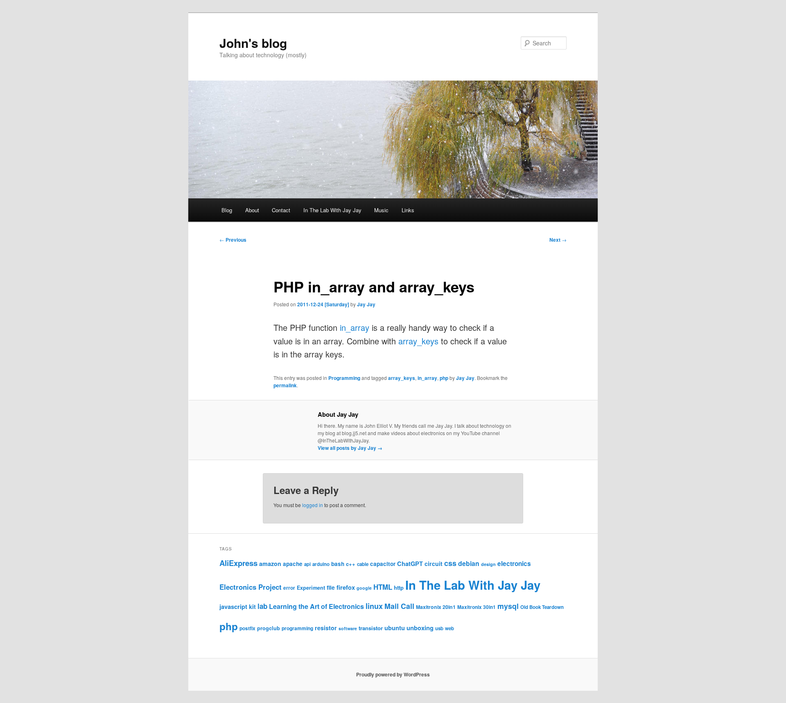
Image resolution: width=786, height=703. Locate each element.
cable (362, 564)
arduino (321, 564)
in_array (354, 327)
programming (297, 628)
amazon (270, 563)
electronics (514, 563)
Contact (281, 210)
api (307, 564)
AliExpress (238, 562)
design (488, 564)
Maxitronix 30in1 (476, 607)
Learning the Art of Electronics (316, 606)
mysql (508, 606)
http (399, 587)
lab (262, 606)
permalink (285, 385)
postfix (247, 628)
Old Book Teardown (542, 607)
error (289, 587)
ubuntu (394, 628)
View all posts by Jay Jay (350, 447)
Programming (344, 378)
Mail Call (399, 606)
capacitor (382, 564)
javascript (233, 606)
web (449, 628)
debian (468, 563)
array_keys (418, 341)
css (450, 563)
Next (558, 239)
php (444, 378)
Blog (226, 210)
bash (337, 564)
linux (374, 606)
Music (381, 210)
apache (293, 564)
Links (408, 210)
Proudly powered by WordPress (393, 674)
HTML (382, 587)
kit (252, 606)
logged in (312, 504)
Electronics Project (250, 587)
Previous (232, 239)
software (348, 628)
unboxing (420, 627)
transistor (371, 628)
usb (439, 628)
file (331, 587)
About (252, 210)
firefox (346, 587)
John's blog (253, 43)
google (364, 588)
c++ (350, 564)
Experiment (311, 587)
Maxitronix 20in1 (436, 607)
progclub (268, 628)
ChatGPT (410, 563)
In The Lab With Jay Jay (332, 210)
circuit (434, 563)
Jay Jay (366, 304)
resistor (326, 628)
